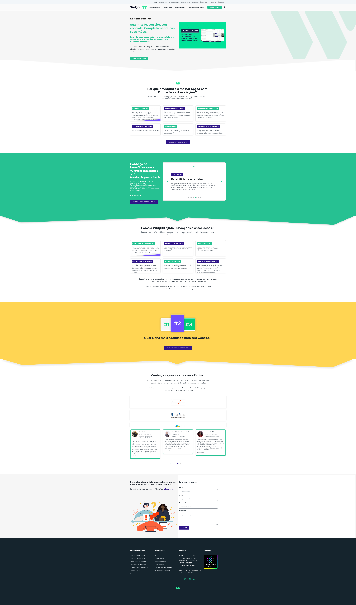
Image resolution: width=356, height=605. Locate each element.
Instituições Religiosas (137, 558)
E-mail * (181, 495)
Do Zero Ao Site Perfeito (163, 568)
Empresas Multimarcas (138, 565)
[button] (188, 197)
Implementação (160, 561)
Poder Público (135, 571)
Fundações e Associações (139, 568)
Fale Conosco (159, 565)
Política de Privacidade (163, 571)
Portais (132, 577)
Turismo (133, 574)
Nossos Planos (214, 7)
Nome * (181, 487)
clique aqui (168, 489)
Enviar (184, 527)
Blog (156, 555)
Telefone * (182, 503)
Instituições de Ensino (137, 555)
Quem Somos (159, 558)
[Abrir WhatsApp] (351, 600)
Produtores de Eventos (138, 561)
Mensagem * (183, 510)
